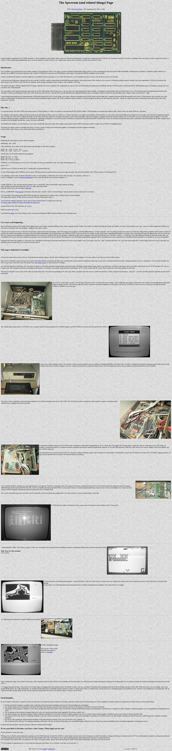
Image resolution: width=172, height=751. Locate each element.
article (12, 213)
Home (45, 749)
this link (28, 188)
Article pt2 (22, 202)
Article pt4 (36, 202)
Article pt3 (29, 202)
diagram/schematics (26, 177)
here (6, 197)
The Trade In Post (40, 262)
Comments (51, 749)
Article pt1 (15, 202)
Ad (2, 202)
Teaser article (7, 202)
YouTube (50, 652)
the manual (19, 192)
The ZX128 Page (76, 9)
